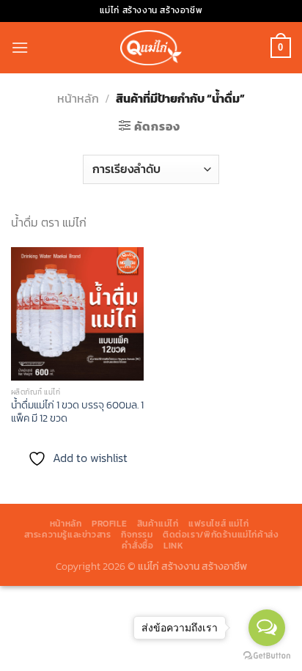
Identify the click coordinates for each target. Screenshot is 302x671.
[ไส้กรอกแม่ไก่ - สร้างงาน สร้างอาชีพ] (151, 47)
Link (173, 545)
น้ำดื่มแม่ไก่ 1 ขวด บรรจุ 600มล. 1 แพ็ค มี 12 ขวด (77, 412)
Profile (109, 523)
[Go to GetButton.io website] (266, 656)
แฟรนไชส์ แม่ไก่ (218, 523)
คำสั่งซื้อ (137, 545)
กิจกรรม (137, 534)
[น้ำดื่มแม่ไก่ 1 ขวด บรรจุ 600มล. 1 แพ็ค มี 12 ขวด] (77, 313)
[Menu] (20, 47)
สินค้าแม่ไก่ (158, 523)
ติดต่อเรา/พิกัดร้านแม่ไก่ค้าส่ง (220, 534)
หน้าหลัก (78, 98)
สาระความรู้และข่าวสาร (67, 534)
